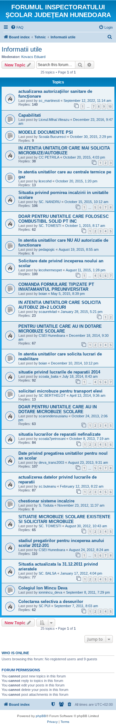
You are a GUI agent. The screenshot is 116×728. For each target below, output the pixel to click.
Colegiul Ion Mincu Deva (42, 588)
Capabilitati (29, 115)
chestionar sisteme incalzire (46, 501)
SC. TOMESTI (50, 226)
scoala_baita (48, 376)
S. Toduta (46, 505)
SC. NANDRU (50, 202)
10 (109, 106)
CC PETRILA (49, 157)
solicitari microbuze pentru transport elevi (60, 391)
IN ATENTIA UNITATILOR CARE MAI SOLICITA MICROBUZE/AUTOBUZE (64, 150)
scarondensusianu (53, 416)
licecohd (45, 181)
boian (43, 294)
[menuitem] (17, 27)
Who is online (15, 653)
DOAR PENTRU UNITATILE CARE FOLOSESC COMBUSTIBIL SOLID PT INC (63, 219)
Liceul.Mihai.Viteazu (54, 119)
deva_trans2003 (51, 462)
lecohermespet (50, 270)
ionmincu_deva (50, 592)
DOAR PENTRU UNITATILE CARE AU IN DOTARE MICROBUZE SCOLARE (57, 409)
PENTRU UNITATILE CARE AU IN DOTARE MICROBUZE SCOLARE (60, 329)
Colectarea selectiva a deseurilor (50, 601)
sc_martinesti (49, 100)
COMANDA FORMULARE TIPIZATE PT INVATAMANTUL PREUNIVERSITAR (56, 287)
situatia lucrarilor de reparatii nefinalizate (59, 434)
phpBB (41, 716)
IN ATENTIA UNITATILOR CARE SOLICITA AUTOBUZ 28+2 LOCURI (59, 305)
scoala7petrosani (52, 439)
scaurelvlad (48, 312)
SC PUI (44, 606)
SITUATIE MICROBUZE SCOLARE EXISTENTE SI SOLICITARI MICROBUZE (64, 519)
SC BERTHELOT (52, 395)
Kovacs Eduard (33, 57)
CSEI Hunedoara (52, 335)
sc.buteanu (47, 486)
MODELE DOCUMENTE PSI (45, 132)
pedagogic (47, 249)
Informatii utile (22, 49)
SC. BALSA (47, 573)
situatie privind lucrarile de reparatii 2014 (59, 372)
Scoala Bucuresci (52, 137)
